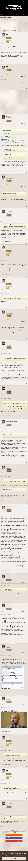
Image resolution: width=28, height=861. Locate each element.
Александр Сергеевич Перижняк (11, 787)
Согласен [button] (14, 858)
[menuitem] (25, 14)
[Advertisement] (14, 24)
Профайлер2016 (8, 193)
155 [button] (12, 30)
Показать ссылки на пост (5, 60)
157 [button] (17, 30)
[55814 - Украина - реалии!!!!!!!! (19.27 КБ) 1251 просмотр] (12, 677)
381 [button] (22, 30)
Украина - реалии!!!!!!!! (7, 27)
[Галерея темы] (14, 27)
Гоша (6, 130)
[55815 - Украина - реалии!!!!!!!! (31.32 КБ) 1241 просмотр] (14, 720)
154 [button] (10, 30)
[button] (4, 31)
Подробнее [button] (18, 855)
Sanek (6, 357)
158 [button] (19, 30)
